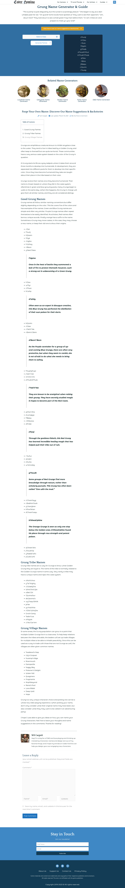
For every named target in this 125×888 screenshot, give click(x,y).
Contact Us (66, 871)
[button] (114, 2)
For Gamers (61, 2)
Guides (102, 2)
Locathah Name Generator (23, 100)
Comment (27, 768)
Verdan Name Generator (62, 100)
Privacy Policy (80, 871)
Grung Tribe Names (33, 133)
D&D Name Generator (101, 100)
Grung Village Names (33, 137)
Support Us (54, 871)
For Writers (91, 2)
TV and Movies (76, 2)
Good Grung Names (32, 130)
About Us (42, 871)
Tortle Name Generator (82, 100)
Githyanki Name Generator (43, 100)
